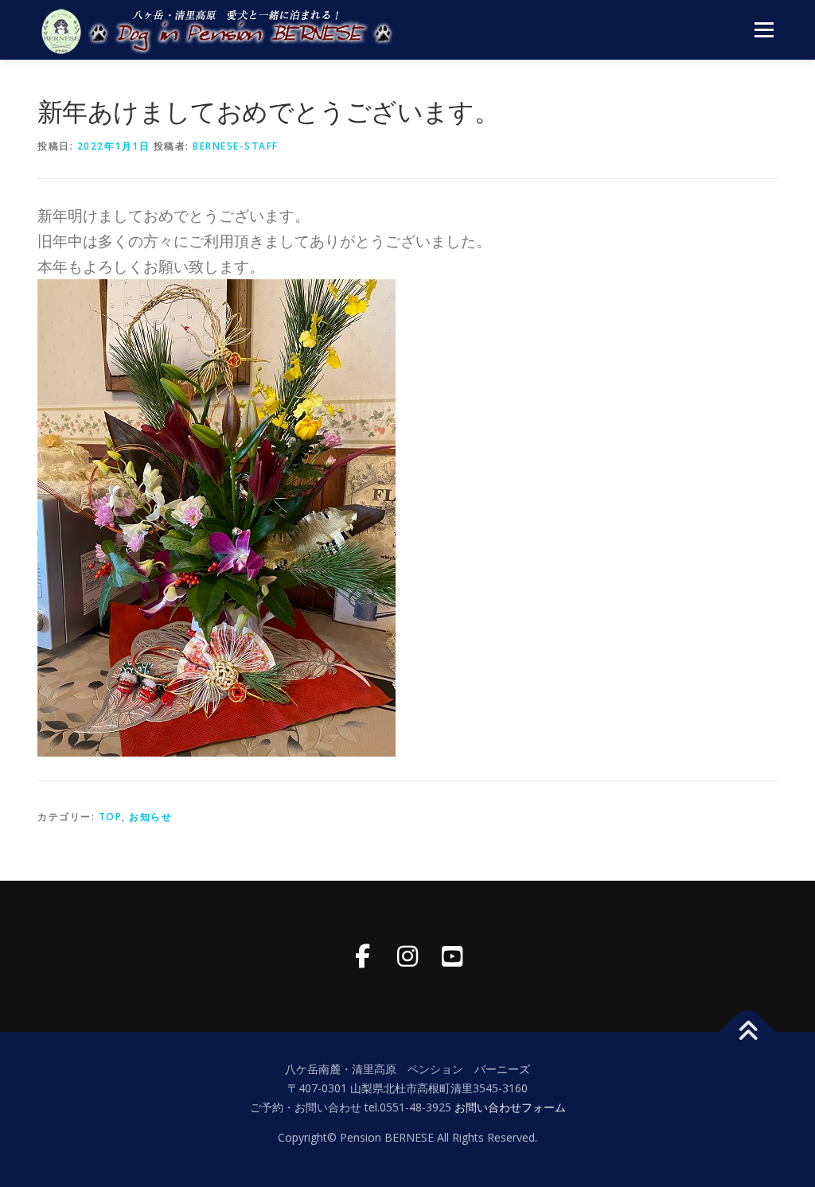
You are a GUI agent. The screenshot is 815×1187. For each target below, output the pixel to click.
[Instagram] (407, 956)
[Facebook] (363, 956)
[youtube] (452, 956)
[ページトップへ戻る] (747, 1032)
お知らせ (150, 816)
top (111, 816)
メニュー (764, 29)
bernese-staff (236, 146)
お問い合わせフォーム (510, 1107)
